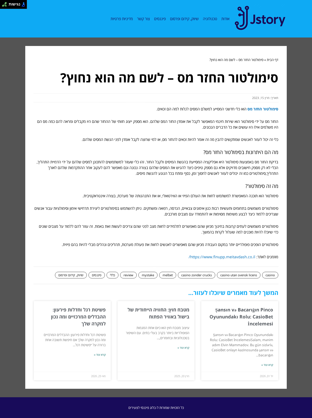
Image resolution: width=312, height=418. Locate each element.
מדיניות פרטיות (122, 18)
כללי (112, 275)
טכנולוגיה (210, 18)
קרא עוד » (267, 365)
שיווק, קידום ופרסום (184, 18)
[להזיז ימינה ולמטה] (5, 5)
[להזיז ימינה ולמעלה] (5, 3)
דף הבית (272, 59)
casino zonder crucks (196, 275)
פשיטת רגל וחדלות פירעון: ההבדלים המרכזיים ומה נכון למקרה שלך (78, 316)
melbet (168, 275)
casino (270, 275)
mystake (148, 275)
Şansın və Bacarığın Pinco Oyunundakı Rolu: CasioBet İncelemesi (241, 316)
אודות (225, 18)
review (128, 275)
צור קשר (143, 18)
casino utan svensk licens (238, 275)
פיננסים (160, 18)
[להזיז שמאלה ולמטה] (3, 5)
